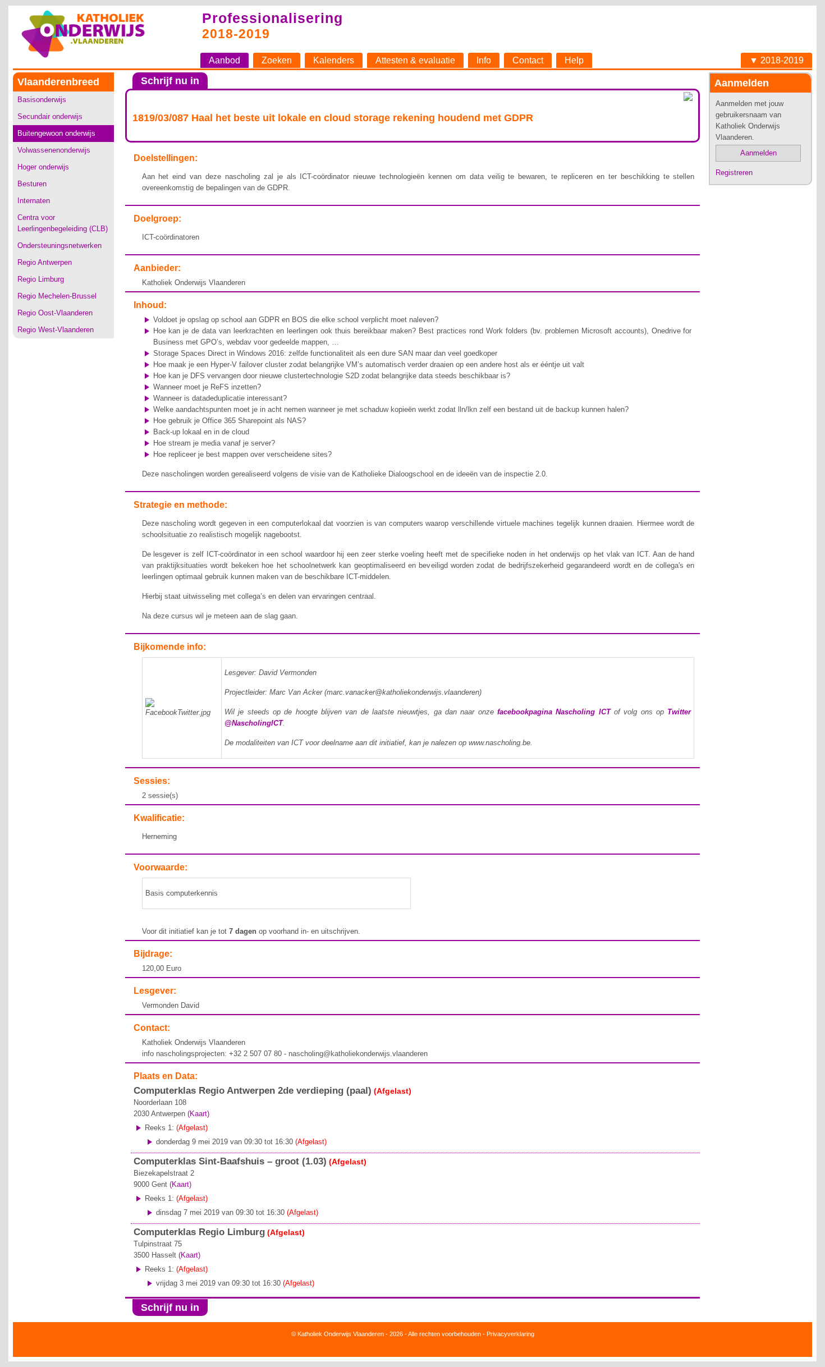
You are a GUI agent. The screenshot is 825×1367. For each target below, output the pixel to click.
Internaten (33, 200)
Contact (527, 60)
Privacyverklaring (510, 1334)
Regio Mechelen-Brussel (57, 296)
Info (483, 60)
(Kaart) (198, 1113)
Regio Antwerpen (44, 262)
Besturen (32, 184)
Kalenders (333, 60)
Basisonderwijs (41, 99)
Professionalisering (272, 18)
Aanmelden (758, 153)
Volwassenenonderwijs (53, 150)
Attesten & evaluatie (415, 60)
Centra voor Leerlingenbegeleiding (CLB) (62, 223)
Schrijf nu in (170, 80)
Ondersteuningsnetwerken (59, 245)
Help (574, 60)
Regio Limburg (40, 279)
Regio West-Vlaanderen (55, 329)
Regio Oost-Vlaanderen (55, 313)
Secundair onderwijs (49, 116)
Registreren (734, 172)
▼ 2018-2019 (776, 60)
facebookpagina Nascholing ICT (554, 712)
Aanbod (224, 60)
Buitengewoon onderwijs (56, 133)
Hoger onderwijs (43, 167)
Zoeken (277, 60)
